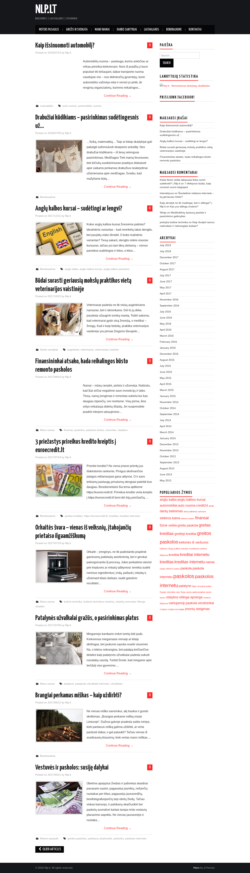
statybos (123, 430)
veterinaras (87, 349)
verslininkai (206, 603)
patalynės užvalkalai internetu (92, 683)
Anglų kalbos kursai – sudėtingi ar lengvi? (78, 208)
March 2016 (167, 335)
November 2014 (169, 402)
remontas (110, 430)
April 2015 (165, 383)
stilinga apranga (190, 597)
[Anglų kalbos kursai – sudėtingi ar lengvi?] (59, 239)
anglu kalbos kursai (91, 269)
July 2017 (165, 275)
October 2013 (168, 456)
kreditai (174, 555)
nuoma (97, 105)
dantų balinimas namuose (195, 511)
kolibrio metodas (181, 549)
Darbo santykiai (127, 29)
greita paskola (188, 525)
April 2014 (165, 426)
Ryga (183, 592)
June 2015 (166, 371)
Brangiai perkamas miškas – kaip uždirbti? (78, 695)
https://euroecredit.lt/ (96, 515)
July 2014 (165, 420)
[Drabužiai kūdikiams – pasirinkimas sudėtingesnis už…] (59, 156)
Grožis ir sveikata (77, 29)
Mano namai (102, 29)
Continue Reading (117, 95)
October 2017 (168, 263)
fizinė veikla (168, 525)
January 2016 (168, 347)
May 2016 (165, 323)
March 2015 (167, 390)
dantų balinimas (171, 511)
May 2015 (165, 377)
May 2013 (165, 480)
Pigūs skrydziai (198, 586)
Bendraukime (174, 29)
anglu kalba (71, 269)
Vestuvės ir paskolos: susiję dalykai (72, 767)
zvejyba (163, 609)
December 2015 (169, 353)
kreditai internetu (194, 554)
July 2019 (165, 245)
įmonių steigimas (197, 609)
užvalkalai (116, 683)
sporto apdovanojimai (195, 592)
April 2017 (165, 293)
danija (211, 506)
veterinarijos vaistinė (107, 349)
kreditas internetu (130, 515)
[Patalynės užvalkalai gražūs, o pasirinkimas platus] (59, 648)
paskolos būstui (95, 430)
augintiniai (73, 349)
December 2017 (169, 257)
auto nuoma (70, 105)
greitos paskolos (77, 838)
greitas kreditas (74, 515)
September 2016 (169, 305)
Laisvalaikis (151, 29)
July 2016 (165, 311)
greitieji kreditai (185, 534)
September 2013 (169, 462)
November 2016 (169, 299)
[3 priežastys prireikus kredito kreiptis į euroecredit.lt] (59, 480)
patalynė (69, 683)
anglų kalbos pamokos (116, 269)
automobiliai (85, 105)
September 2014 (169, 414)
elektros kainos (187, 518)
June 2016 (166, 317)
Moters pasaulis (49, 29)
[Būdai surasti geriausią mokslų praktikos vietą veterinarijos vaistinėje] (59, 319)
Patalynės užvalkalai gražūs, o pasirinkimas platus (87, 618)
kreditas (113, 515)
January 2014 (168, 438)
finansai (68, 430)
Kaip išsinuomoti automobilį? (64, 45)
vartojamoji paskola (183, 603)
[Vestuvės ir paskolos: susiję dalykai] (59, 798)
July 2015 (165, 365)
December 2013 (169, 444)
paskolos (79, 430)
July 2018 (165, 251)
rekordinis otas (173, 592)
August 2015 (167, 359)
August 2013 (167, 468)
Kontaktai (195, 29)
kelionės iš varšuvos (193, 542)
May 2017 (165, 287)
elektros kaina (170, 518)
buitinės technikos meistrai (98, 601)
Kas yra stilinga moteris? (184, 206)
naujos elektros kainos (170, 569)
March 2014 (167, 432)
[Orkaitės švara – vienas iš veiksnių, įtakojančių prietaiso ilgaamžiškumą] (59, 566)
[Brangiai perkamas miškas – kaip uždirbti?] (59, 726)
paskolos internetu (135, 838)
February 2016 (168, 341)
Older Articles (51, 849)
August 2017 (167, 269)
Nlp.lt (46, 10)
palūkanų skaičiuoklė (100, 838)
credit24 (202, 505)
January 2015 (168, 396)
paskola (186, 568)
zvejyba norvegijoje (175, 609)
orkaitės (39, 606)
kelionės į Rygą (166, 549)
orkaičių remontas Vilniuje (130, 601)
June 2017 (166, 281)
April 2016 (165, 329)
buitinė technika (73, 601)
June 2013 (166, 474)
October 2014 (168, 408)
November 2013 (169, 450)
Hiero (196, 867)
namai (210, 562)
